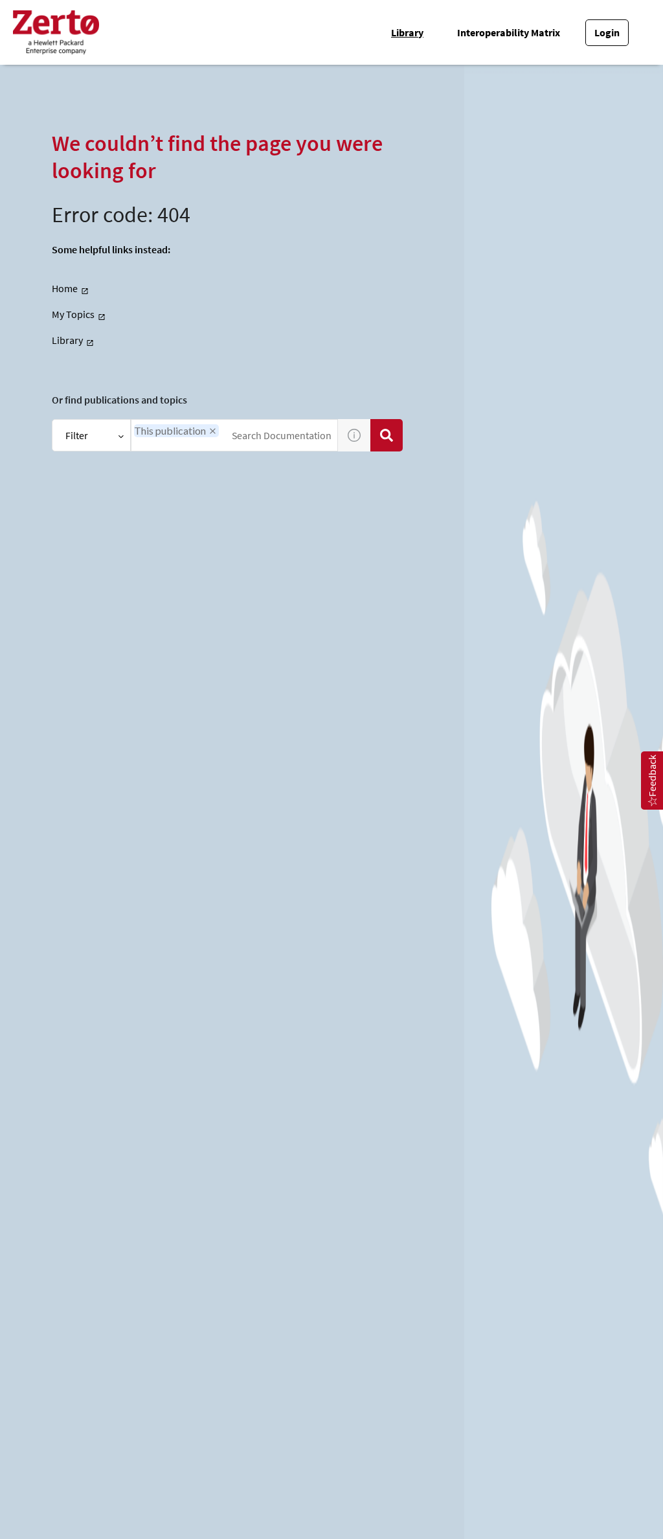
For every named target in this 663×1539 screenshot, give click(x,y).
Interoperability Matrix (508, 32)
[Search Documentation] (386, 435)
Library (407, 32)
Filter (76, 435)
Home (65, 288)
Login (607, 32)
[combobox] (234, 435)
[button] (213, 431)
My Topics (73, 314)
